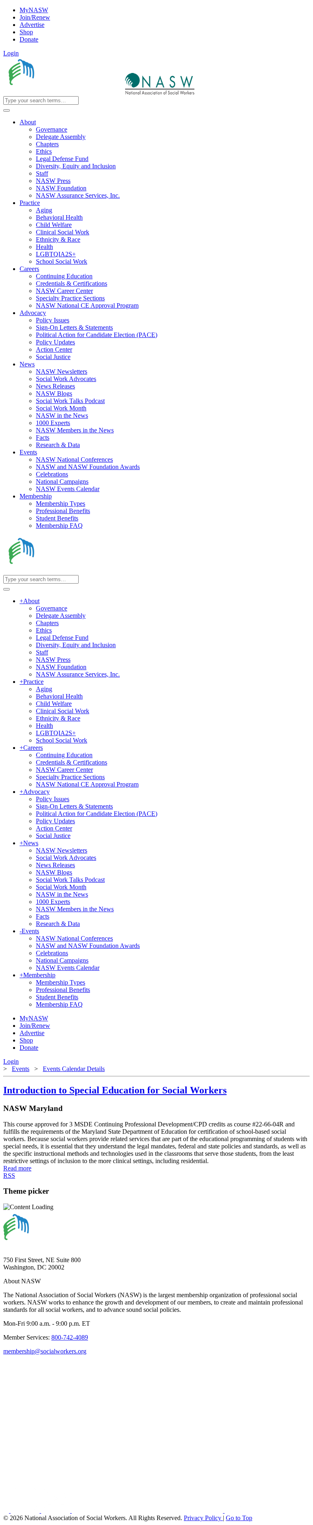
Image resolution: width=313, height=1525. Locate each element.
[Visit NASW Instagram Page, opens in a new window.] (148, 1510)
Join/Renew (35, 17)
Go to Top (239, 1517)
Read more (17, 1168)
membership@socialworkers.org (44, 1351)
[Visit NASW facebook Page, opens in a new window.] (7, 1510)
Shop (26, 32)
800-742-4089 (69, 1337)
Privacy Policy (203, 1517)
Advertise (32, 24)
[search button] (6, 110)
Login (11, 53)
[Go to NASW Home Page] (63, 92)
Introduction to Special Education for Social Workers (115, 1090)
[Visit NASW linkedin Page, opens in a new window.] (26, 1510)
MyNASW (34, 10)
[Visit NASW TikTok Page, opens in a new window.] (239, 1510)
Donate (29, 39)
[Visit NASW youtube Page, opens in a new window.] (56, 1510)
